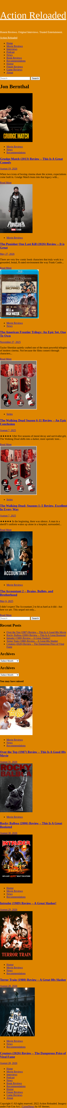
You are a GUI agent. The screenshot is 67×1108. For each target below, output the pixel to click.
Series (10, 414)
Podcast (10, 52)
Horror (10, 63)
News (10, 55)
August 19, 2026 (8, 168)
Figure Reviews (15, 66)
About (10, 72)
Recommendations (16, 60)
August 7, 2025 (8, 430)
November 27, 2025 (10, 342)
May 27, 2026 (7, 254)
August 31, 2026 (8, 761)
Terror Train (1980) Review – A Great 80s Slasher (32, 641)
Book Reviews (14, 58)
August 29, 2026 (8, 909)
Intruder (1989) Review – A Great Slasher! (28, 638)
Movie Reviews (15, 46)
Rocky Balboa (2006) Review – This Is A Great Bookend (36, 635)
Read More (6, 182)
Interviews (12, 49)
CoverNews (28, 1106)
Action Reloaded (33, 15)
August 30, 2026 (8, 833)
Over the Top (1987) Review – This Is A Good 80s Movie (36, 632)
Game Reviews (14, 69)
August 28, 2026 (8, 986)
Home (10, 43)
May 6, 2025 (6, 601)
